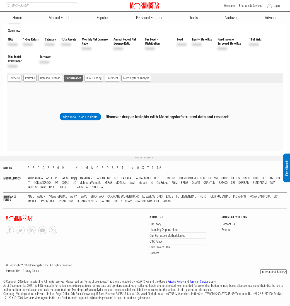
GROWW (213, 178)
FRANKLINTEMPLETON (192, 178)
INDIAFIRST (239, 196)
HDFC (224, 178)
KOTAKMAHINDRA (260, 196)
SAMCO (223, 182)
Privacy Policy (31, 271)
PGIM (175, 182)
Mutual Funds (59, 17)
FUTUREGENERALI (186, 196)
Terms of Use (13, 271)
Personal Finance (149, 17)
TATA (272, 182)
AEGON (41, 196)
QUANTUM (209, 182)
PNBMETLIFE (48, 201)
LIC (74, 182)
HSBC (246, 178)
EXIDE (169, 196)
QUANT (196, 182)
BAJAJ (84, 196)
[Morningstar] (28, 218)
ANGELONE (52, 178)
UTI (71, 187)
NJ (151, 182)
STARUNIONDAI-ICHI (147, 201)
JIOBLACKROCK (42, 182)
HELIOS (235, 178)
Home (17, 17)
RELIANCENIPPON (87, 201)
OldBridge (162, 182)
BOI (116, 178)
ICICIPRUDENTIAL (220, 196)
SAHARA (105, 201)
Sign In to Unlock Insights (80, 117)
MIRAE (108, 182)
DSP (156, 178)
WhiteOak (82, 187)
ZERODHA (97, 187)
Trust (43, 187)
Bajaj (74, 178)
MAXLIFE (33, 201)
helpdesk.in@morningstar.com (95, 298)
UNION (62, 187)
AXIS (65, 178)
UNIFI (52, 187)
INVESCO (274, 178)
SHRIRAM (243, 182)
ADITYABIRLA (35, 178)
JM (56, 182)
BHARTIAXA (97, 196)
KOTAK (65, 182)
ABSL (31, 196)
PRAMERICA (66, 201)
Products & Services (250, 6)
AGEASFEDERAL (58, 196)
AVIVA (73, 196)
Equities (103, 17)
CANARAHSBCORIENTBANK (123, 196)
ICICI (256, 178)
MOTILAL (121, 182)
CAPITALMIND (143, 178)
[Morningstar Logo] (144, 5)
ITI (29, 182)
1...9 (159, 168)
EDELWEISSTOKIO (152, 196)
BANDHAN (86, 178)
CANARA (126, 178)
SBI (233, 182)
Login (276, 6)
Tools (193, 17)
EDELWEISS (169, 178)
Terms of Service (199, 282)
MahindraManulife (90, 182)
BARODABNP (103, 178)
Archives (231, 17)
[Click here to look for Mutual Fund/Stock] (8, 5)
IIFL (264, 178)
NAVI (132, 182)
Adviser (271, 17)
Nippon (142, 182)
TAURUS (32, 187)
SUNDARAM (260, 182)
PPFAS (184, 182)
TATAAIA (166, 201)
